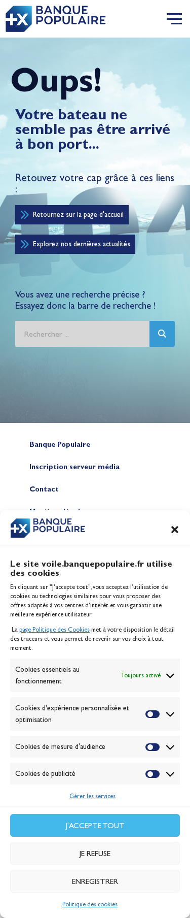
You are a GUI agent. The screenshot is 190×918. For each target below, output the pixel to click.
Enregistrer (95, 881)
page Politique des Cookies (54, 629)
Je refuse (95, 853)
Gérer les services (92, 796)
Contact (44, 489)
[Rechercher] (162, 334)
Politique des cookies (90, 904)
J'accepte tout (95, 825)
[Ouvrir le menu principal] (174, 19)
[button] (175, 529)
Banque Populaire (59, 444)
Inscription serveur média (74, 467)
